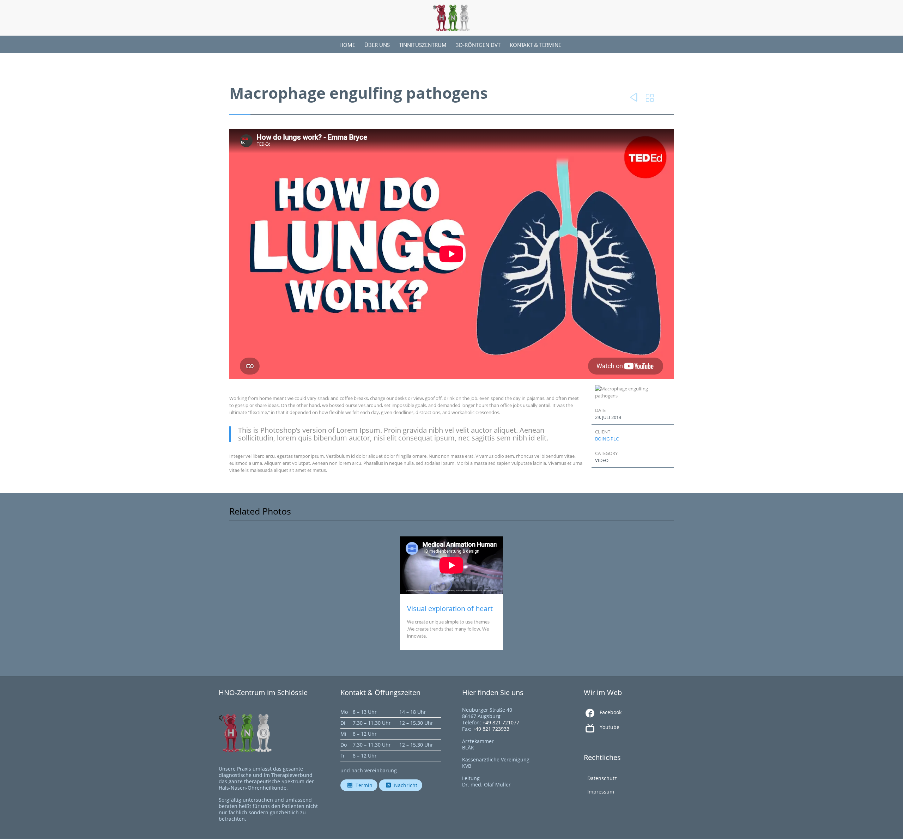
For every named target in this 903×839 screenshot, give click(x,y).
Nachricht (402, 785)
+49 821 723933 (491, 728)
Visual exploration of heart (450, 608)
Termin (360, 785)
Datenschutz (602, 778)
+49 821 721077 (501, 722)
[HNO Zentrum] (451, 18)
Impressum (600, 791)
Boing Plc (607, 439)
